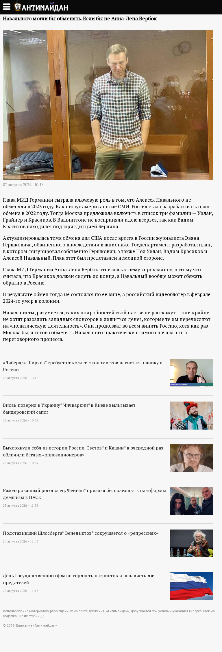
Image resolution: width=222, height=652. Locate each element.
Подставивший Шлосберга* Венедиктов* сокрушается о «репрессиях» (80, 533)
